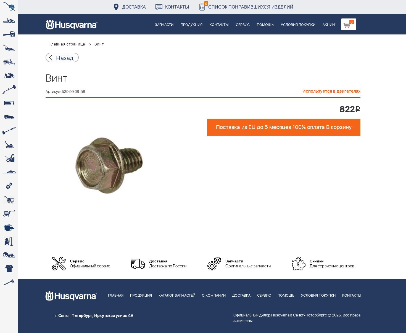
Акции (329, 25)
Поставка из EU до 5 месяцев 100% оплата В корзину (284, 127)
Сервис (243, 25)
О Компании (214, 295)
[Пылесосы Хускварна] (9, 241)
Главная (115, 295)
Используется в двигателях (331, 91)
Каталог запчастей (177, 295)
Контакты (177, 7)
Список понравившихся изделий (249, 5)
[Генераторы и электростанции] (9, 200)
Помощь (265, 25)
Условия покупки (298, 25)
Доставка (134, 7)
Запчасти (164, 25)
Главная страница (67, 44)
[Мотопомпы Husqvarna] (9, 227)
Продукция (191, 25)
